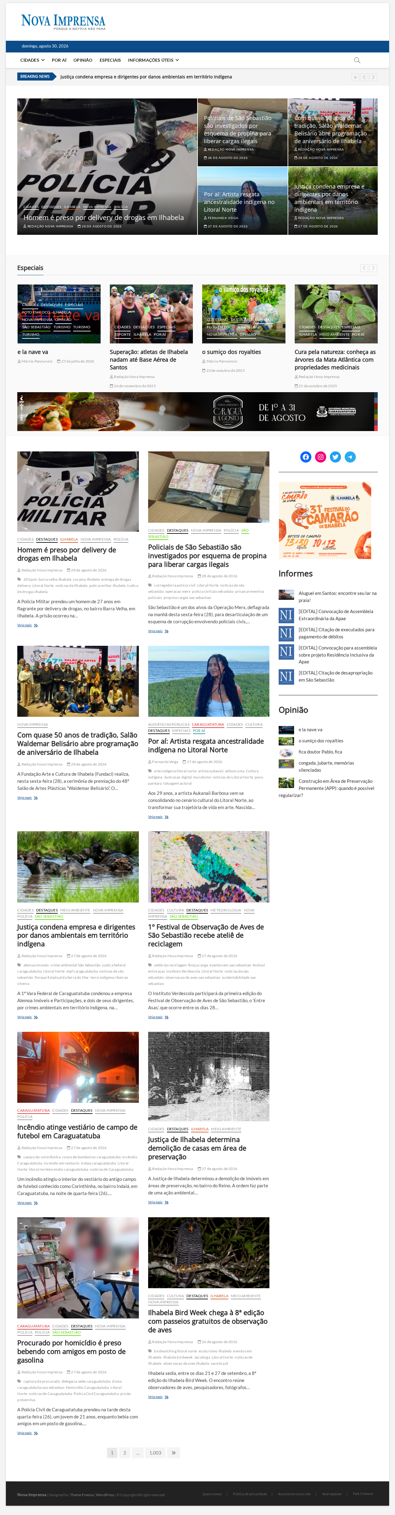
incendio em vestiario (61, 1163)
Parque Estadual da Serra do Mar (62, 977)
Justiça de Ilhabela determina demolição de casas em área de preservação (197, 1148)
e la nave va (310, 729)
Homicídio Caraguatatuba (87, 1387)
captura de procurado (41, 1381)
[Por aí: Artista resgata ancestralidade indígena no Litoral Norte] (208, 681)
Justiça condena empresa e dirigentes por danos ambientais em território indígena (146, 76)
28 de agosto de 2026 (101, 226)
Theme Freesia (82, 1494)
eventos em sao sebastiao (230, 965)
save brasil (219, 1363)
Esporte (30, 334)
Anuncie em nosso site (294, 1494)
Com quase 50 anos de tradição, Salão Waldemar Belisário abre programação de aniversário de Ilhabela (330, 129)
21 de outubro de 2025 (225, 386)
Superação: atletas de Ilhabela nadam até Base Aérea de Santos (57, 359)
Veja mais (30, 625)
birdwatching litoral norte (175, 1351)
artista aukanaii (210, 771)
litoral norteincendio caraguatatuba (58, 1169)
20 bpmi (30, 579)
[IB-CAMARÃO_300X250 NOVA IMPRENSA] (325, 485)
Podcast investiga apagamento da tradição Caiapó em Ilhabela (335, 355)
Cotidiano (125, 319)
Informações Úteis (150, 60)
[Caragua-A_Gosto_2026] (197, 395)
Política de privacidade (250, 1494)
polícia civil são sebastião (212, 591)
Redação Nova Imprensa (50, 226)
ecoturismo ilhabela (215, 1351)
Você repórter (332, 1494)
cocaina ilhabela (86, 579)
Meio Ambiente (242, 334)
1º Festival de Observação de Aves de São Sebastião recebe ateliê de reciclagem (206, 935)
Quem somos (212, 1494)
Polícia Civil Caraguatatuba (96, 1393)
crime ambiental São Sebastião (76, 965)
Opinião (82, 60)
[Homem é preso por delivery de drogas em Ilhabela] (78, 491)
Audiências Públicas (168, 724)
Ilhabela (72, 207)
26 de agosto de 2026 (219, 1341)
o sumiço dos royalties (139, 351)
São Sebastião (49, 916)
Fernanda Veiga (223, 218)
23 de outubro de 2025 (132, 370)
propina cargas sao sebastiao (187, 597)
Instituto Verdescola (183, 971)
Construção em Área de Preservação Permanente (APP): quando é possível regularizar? (326, 788)
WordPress (105, 1494)
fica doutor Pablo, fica (320, 751)
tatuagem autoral (177, 783)
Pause (355, 77)
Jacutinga (202, 1357)
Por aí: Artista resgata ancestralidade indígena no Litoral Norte (239, 201)
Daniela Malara (311, 369)
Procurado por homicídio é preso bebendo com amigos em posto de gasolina (71, 1351)
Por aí (59, 60)
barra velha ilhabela (55, 579)
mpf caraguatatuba (82, 971)
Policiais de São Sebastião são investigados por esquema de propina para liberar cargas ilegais (238, 129)
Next (373, 77)
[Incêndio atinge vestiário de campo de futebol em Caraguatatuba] (78, 1067)
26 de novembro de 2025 (42, 386)
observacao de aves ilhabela (186, 1363)
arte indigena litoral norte (175, 771)
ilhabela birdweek (178, 1357)
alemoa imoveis (36, 965)
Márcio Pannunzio (129, 361)
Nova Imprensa (97, 207)
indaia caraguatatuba (98, 1163)
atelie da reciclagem (170, 965)
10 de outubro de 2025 (351, 369)
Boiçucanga (198, 965)
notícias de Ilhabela (72, 585)
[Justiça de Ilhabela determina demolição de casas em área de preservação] (208, 1076)
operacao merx (178, 591)
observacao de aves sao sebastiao (192, 977)
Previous (364, 77)
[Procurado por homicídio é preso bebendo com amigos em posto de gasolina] (78, 1267)
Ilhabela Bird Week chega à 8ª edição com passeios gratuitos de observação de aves (208, 1321)
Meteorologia (225, 910)
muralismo (202, 777)
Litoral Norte (43, 585)
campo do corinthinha (41, 1157)
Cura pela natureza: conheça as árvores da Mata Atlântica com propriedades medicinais (243, 359)
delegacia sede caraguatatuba (86, 1381)
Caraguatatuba (208, 724)
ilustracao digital (178, 777)
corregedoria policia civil (174, 585)
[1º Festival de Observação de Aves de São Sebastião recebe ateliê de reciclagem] (208, 866)
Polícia (121, 207)
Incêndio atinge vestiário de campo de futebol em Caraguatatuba (77, 1131)
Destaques (51, 207)
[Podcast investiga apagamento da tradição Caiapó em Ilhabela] (336, 313)
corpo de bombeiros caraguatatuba (91, 1157)
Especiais (110, 60)
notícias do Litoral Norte (233, 777)
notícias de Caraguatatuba (111, 1169)
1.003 (155, 1452)
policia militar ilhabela (107, 585)
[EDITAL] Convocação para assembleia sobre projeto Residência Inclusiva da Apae (338, 655)
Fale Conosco (363, 1494)
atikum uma (234, 771)
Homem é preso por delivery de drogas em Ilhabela (103, 217)
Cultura (326, 327)
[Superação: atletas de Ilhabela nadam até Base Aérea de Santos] (59, 313)
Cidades (29, 60)
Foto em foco (128, 327)
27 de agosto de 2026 (227, 226)
